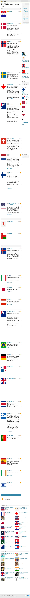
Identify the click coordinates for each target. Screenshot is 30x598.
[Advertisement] (11, 65)
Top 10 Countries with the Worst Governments (23, 546)
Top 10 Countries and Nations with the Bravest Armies (9, 542)
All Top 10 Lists (2, 3)
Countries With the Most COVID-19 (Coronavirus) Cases (23, 508)
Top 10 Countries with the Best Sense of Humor (9, 537)
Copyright (12, 595)
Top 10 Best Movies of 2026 (26, 6)
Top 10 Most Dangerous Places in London (9, 578)
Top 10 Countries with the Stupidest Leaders (23, 537)
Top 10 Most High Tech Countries (22, 532)
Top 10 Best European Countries (22, 527)
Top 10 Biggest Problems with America (23, 563)
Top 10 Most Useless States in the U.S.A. (9, 532)
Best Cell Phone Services (25, 14)
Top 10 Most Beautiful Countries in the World (8, 513)
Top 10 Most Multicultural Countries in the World (9, 546)
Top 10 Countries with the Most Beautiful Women (9, 517)
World (4, 3)
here (23, 157)
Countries (7, 3)
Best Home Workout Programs (25, 19)
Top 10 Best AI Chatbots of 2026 (25, 8)
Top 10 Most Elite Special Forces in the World (9, 568)
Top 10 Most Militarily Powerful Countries (22, 517)
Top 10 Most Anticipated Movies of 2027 (25, 11)
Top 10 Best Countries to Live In (23, 513)
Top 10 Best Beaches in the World (9, 554)
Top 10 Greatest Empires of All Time (9, 573)
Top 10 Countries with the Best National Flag (9, 527)
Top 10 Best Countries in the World (9, 508)
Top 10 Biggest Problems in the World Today (23, 573)
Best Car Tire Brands (25, 23)
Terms (7, 595)
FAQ (13, 595)
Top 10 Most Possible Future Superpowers (23, 568)
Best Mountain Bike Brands (25, 21)
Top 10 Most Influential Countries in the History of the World (23, 523)
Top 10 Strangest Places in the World (9, 563)
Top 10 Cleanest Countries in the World (23, 541)
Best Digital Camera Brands (25, 16)
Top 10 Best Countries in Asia (9, 522)
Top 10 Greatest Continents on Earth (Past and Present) (9, 558)
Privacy (9, 595)
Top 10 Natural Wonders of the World (23, 558)
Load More (11, 494)
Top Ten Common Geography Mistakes (23, 554)
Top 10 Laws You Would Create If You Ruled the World (23, 578)
